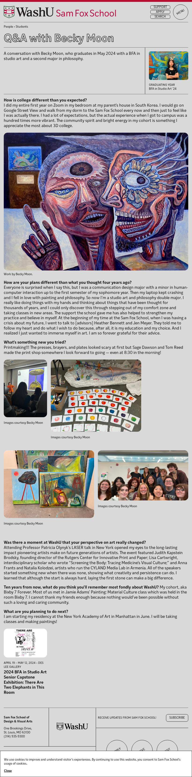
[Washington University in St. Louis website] (72, 729)
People (8, 26)
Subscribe (177, 717)
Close (8, 771)
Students (22, 26)
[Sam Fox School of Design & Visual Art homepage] (60, 12)
